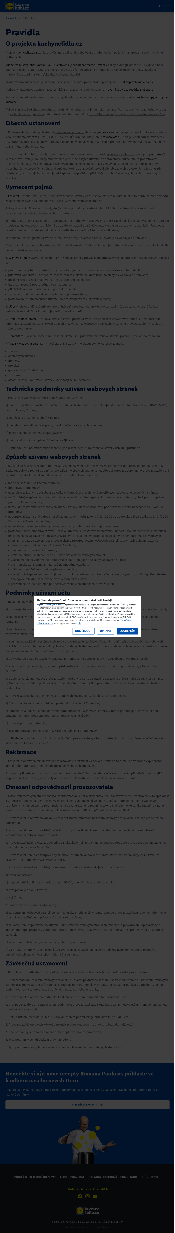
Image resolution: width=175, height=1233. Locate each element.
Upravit (105, 631)
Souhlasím (127, 631)
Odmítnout (83, 631)
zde (79, 623)
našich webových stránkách (52, 605)
